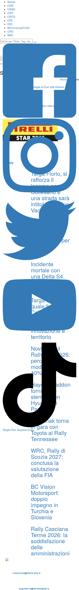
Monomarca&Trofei (18, 28)
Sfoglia (7, 430)
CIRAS (11, 9)
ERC (10, 24)
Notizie (11, 2)
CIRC (10, 31)
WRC (10, 35)
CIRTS (11, 17)
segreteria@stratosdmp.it (34, 588)
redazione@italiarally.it (26, 573)
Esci (13, 430)
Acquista (22, 430)
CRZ (10, 20)
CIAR (10, 5)
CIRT (10, 13)
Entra (31, 430)
